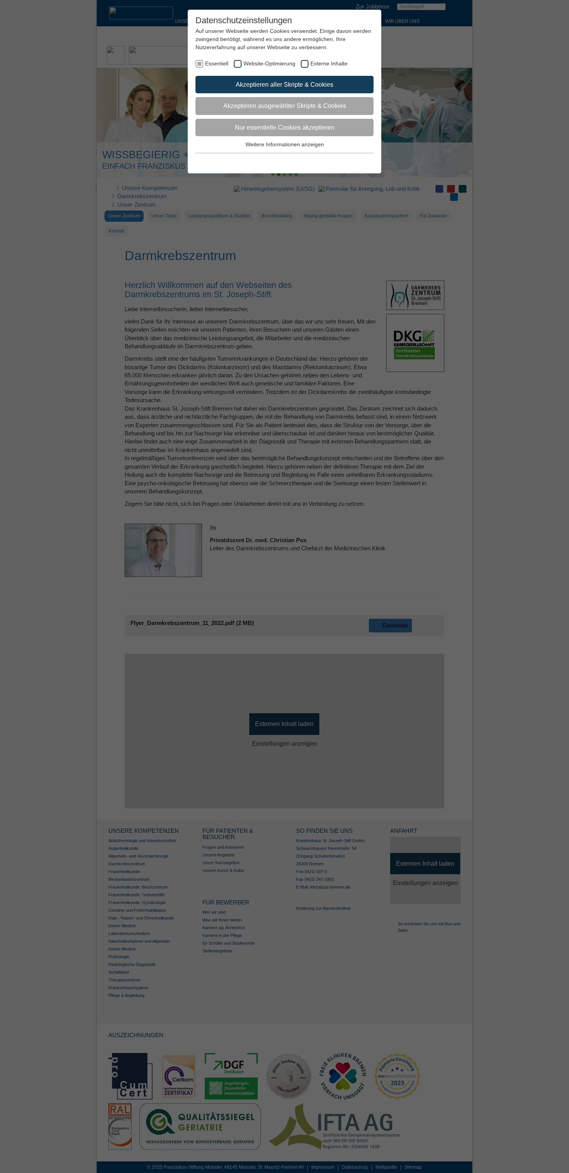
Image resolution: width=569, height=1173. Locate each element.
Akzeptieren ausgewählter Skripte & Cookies (284, 106)
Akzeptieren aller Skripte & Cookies (284, 84)
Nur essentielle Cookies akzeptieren (284, 127)
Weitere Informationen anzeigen (284, 144)
